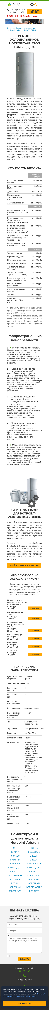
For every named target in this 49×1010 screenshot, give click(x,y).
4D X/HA (34, 848)
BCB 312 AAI (34, 883)
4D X (15, 848)
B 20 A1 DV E (34, 852)
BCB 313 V (34, 891)
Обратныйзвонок (34, 11)
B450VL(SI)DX (30, 30)
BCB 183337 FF (15, 875)
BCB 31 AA (15, 879)
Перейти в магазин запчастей (24, 565)
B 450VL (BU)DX (34, 864)
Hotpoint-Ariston (16, 30)
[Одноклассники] (24, 971)
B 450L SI (34, 860)
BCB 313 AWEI (15, 891)
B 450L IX (34, 856)
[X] (28, 971)
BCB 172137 (15, 872)
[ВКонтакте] (19, 971)
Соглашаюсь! (24, 1003)
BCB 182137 (34, 872)
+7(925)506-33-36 (17, 10)
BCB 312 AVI (15, 887)
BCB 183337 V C (34, 875)
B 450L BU (15, 856)
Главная (10, 28)
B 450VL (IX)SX (34, 868)
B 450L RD (15, 860)
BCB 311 (15, 883)
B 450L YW (15, 864)
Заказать (34, 608)
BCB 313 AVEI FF (34, 887)
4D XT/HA (15, 852)
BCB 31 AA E (34, 879)
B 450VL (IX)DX (15, 868)
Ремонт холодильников (25, 28)
